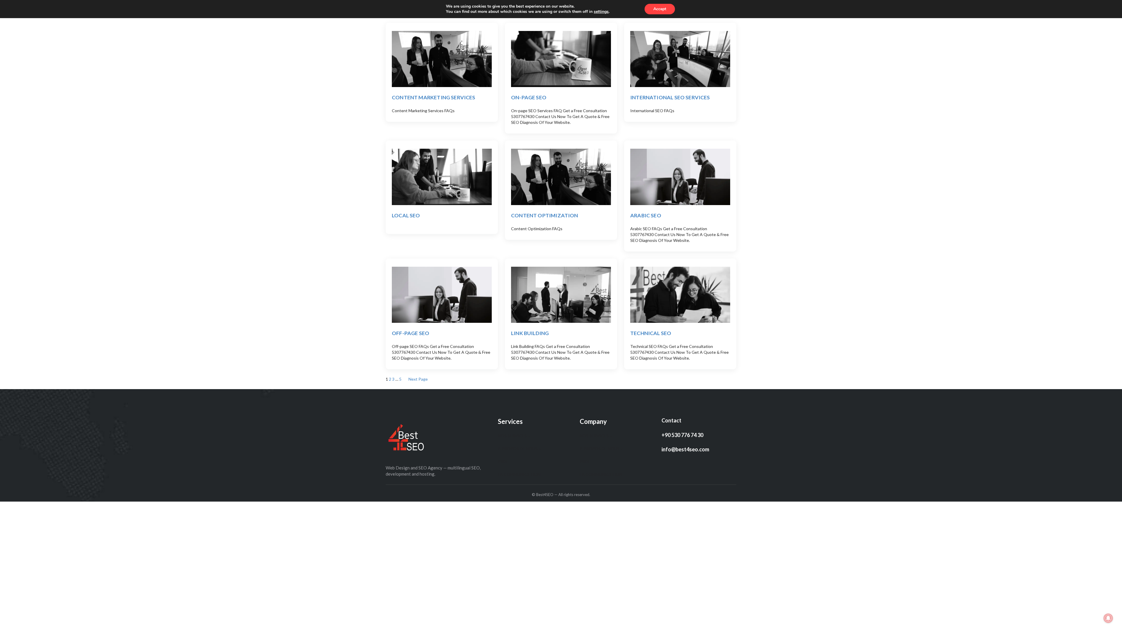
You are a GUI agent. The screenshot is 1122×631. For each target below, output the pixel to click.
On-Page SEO (528, 97)
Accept (659, 9)
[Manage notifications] (1108, 618)
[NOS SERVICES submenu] (529, 436)
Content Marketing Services (433, 97)
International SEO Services (670, 97)
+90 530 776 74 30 (682, 435)
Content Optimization (544, 215)
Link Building (530, 333)
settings (601, 11)
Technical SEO (650, 333)
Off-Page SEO (410, 333)
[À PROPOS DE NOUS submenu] (540, 449)
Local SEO (406, 215)
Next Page (418, 379)
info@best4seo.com (685, 449)
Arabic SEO (645, 215)
